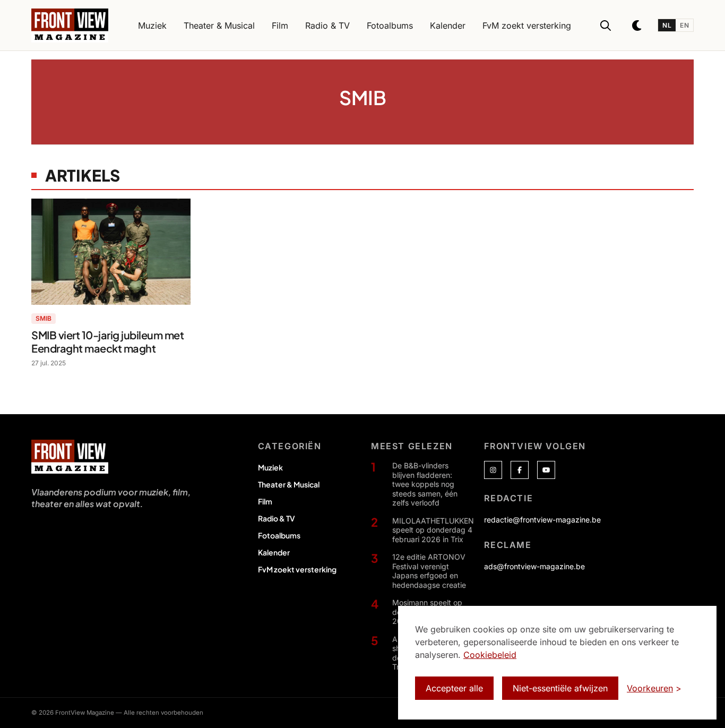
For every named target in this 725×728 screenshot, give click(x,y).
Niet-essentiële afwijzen (560, 688)
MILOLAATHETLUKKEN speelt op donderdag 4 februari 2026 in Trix (433, 530)
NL (666, 25)
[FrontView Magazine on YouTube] (546, 470)
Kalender (274, 552)
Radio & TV (276, 518)
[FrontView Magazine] (69, 457)
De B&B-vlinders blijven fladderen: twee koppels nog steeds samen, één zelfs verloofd (425, 484)
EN (684, 25)
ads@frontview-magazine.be (534, 566)
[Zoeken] (605, 25)
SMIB (43, 318)
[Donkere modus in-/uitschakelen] (637, 25)
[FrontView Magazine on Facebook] (520, 470)
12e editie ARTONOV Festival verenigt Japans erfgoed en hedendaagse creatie (429, 570)
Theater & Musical (289, 484)
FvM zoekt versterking (297, 569)
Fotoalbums (279, 535)
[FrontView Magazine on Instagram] (493, 470)
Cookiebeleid (489, 654)
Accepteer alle (454, 688)
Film (265, 501)
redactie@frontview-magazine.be (542, 519)
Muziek (270, 467)
